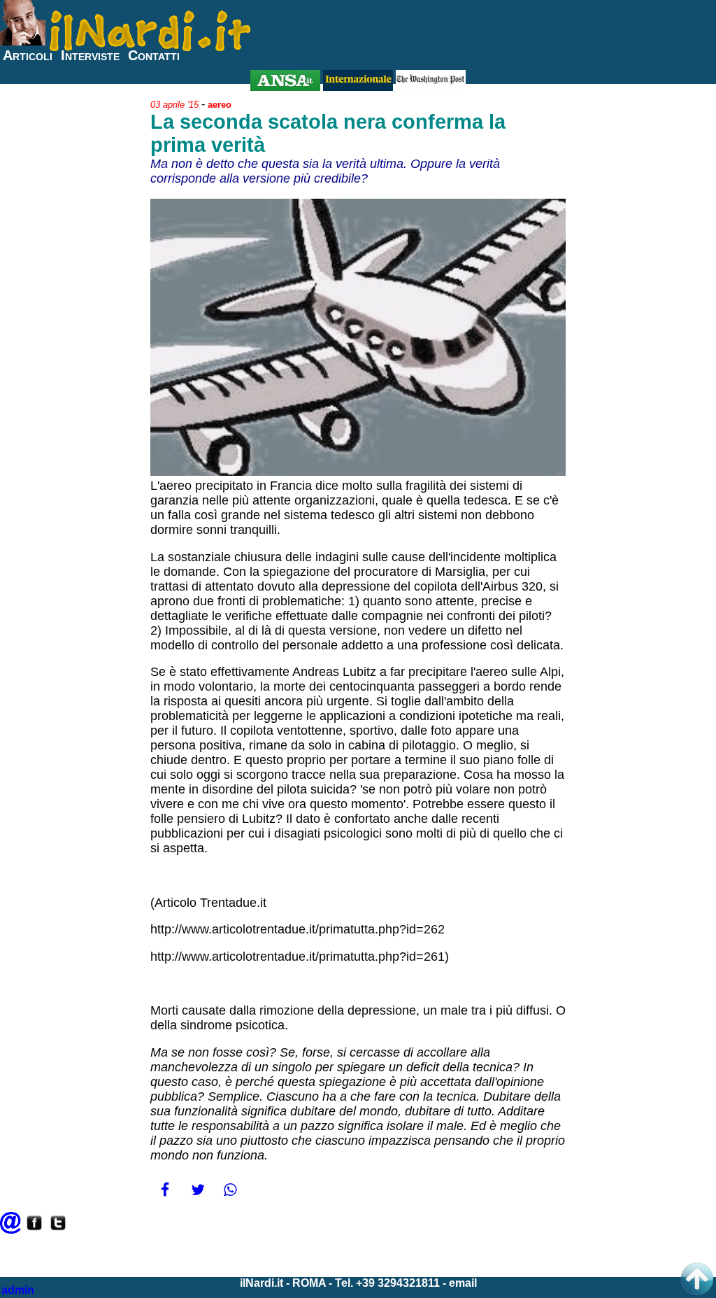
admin (17, 1290)
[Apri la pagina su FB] (34, 1230)
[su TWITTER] (58, 1230)
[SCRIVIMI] (10, 1230)
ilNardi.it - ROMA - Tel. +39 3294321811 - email (358, 1283)
